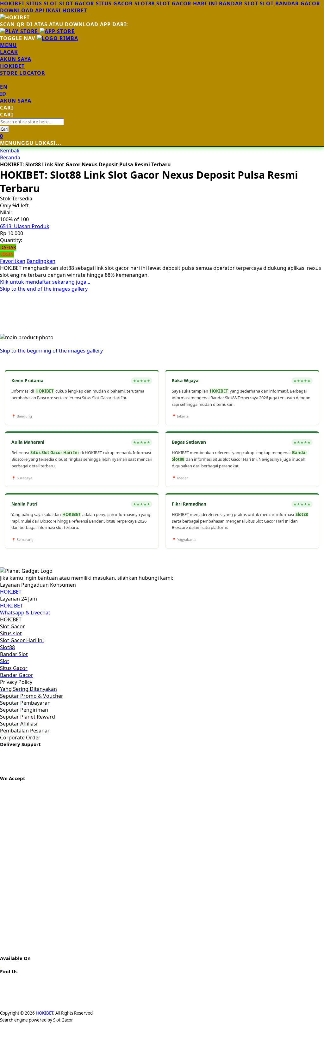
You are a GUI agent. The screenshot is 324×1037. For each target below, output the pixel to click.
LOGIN (7, 254)
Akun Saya (15, 59)
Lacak (9, 52)
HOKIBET (12, 3)
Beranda (10, 157)
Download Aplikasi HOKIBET (43, 10)
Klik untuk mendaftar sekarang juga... (45, 281)
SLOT (267, 3)
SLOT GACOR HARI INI (186, 3)
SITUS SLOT (42, 3)
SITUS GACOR (114, 3)
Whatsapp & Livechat (25, 612)
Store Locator (22, 72)
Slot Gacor (63, 1020)
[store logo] (57, 38)
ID (3, 93)
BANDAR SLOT (238, 3)
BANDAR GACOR (297, 3)
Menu (8, 45)
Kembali (9, 150)
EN (4, 86)
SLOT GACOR (76, 3)
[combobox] (32, 121)
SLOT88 (144, 3)
